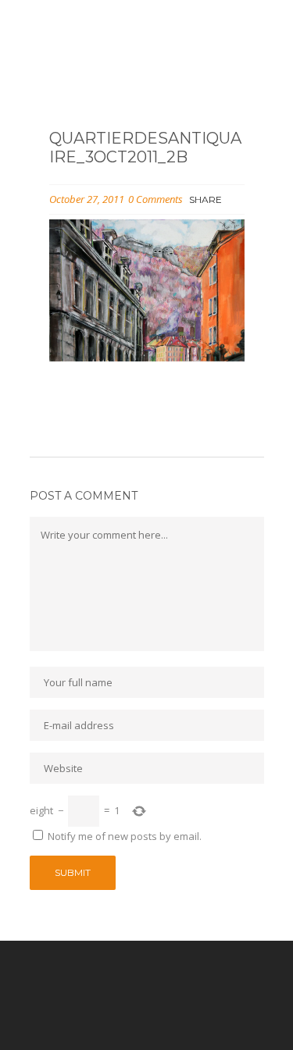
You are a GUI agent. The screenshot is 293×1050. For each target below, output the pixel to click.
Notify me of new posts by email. (125, 836)
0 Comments (155, 199)
